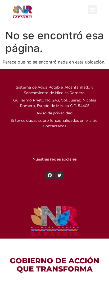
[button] (92, 9)
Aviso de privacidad (54, 113)
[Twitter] (59, 175)
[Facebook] (50, 175)
